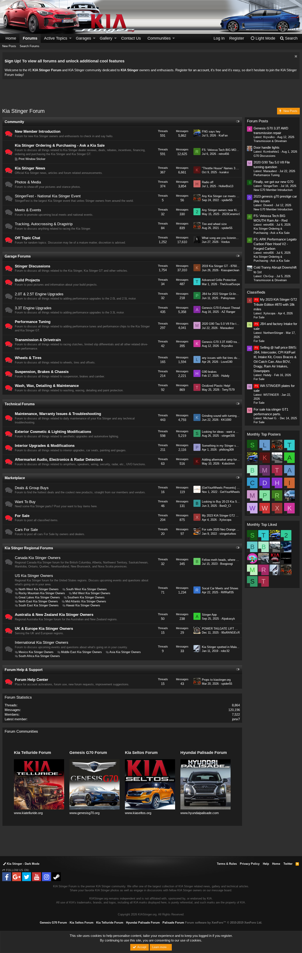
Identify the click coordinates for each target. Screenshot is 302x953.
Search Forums (29, 46)
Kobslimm (228, 463)
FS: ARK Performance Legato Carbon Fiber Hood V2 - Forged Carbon (275, 243)
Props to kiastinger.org (216, 679)
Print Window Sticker (32, 159)
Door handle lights (266, 147)
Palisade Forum (173, 922)
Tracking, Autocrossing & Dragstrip (44, 224)
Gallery (106, 38)
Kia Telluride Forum (109, 922)
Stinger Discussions (32, 266)
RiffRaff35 (227, 592)
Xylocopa (225, 519)
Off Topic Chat (27, 238)
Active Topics (55, 38)
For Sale (22, 516)
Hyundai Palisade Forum (143, 922)
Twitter (287, 863)
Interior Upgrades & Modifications (45, 446)
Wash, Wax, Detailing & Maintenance (47, 386)
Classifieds (256, 292)
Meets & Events (28, 210)
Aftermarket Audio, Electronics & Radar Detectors (59, 459)
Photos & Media (28, 182)
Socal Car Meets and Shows (220, 588)
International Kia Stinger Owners (41, 642)
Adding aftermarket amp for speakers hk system (233, 459)
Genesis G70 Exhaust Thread (221, 307)
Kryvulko (227, 346)
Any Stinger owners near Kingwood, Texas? (230, 210)
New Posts (9, 46)
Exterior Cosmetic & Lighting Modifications (53, 432)
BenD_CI (225, 505)
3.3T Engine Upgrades (33, 308)
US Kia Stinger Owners (34, 576)
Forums (30, 38)
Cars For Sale (26, 530)
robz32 (225, 651)
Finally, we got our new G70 (273, 182)
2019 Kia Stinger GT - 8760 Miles (223, 266)
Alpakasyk (228, 618)
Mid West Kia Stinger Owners (91, 593)
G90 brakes (209, 371)
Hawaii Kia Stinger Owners (83, 605)
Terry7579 (228, 389)
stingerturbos (228, 533)
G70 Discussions (264, 156)
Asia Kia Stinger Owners (125, 652)
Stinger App (209, 614)
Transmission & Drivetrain (38, 340)
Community (14, 122)
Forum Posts (257, 121)
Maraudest (227, 328)
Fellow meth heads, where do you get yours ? (231, 559)
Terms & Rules (227, 863)
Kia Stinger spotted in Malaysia (222, 647)
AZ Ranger (228, 311)
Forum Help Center (31, 680)
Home (11, 38)
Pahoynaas (228, 298)
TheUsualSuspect (231, 284)
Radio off (207, 182)
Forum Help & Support (23, 670)
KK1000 (226, 419)
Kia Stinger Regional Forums (29, 548)
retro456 (224, 154)
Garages (83, 38)
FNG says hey (211, 131)
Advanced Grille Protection (219, 280)
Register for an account (192, 70)
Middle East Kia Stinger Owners (81, 652)
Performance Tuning (32, 322)
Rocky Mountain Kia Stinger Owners (42, 593)
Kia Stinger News (30, 168)
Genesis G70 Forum (53, 922)
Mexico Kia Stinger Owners (36, 652)
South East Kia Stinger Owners (39, 605)
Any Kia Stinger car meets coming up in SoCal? (232, 196)
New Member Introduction (37, 131)
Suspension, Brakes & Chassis (42, 372)
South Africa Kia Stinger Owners (39, 656)
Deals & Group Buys (32, 488)
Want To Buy (25, 502)
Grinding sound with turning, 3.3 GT (224, 415)
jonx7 (236, 719)
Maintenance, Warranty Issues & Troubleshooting (58, 414)
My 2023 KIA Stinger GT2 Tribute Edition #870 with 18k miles (275, 304)
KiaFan (223, 135)
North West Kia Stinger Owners (39, 589)
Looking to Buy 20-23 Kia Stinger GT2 (226, 501)
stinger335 (228, 435)
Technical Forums (20, 404)
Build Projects (27, 280)
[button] (70, 38)
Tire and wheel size (214, 224)
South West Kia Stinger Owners (86, 589)
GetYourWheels (230, 492)
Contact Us (131, 38)
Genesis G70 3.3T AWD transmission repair (230, 342)
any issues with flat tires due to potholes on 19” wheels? (238, 357)
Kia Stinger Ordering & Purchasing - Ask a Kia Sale (60, 145)
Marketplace (15, 478)
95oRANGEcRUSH (233, 632)
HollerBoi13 (226, 186)
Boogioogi (226, 563)
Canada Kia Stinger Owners (38, 558)
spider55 (227, 200)
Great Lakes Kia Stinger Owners (39, 597)
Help (266, 863)
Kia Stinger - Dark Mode (22, 863)
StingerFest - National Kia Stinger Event (48, 196)
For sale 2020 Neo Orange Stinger (223, 529)
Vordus (225, 242)
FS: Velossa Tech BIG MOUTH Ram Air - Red (231, 150)
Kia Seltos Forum (82, 922)
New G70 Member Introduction (273, 190)
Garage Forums (18, 256)
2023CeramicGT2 (233, 214)
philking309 (226, 449)
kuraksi (224, 172)
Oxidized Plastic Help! (216, 385)
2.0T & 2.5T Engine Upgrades (39, 294)
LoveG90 (226, 361)
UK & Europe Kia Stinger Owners (44, 628)
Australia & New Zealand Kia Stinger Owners (54, 615)
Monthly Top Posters (264, 434)
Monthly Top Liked (262, 525)
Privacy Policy (250, 863)
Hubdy (225, 375)
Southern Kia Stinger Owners (86, 597)
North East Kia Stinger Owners (38, 601)
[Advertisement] (151, 96)
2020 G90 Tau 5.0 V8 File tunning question (229, 323)
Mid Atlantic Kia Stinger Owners (85, 601)
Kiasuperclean (230, 270)
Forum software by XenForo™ (223, 922)
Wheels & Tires (28, 358)
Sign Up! (13, 61)
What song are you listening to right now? (228, 238)
